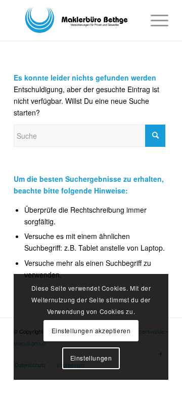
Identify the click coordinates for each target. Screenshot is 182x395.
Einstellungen (91, 357)
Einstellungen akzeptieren (91, 330)
